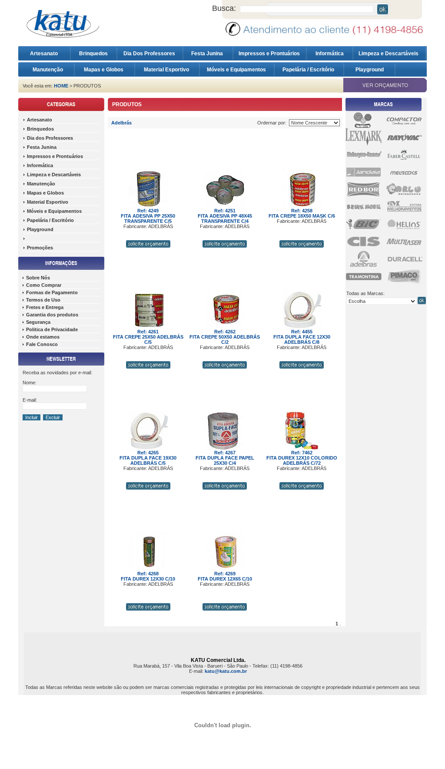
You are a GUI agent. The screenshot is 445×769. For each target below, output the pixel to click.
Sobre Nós (38, 277)
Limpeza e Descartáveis (389, 53)
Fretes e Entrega (44, 307)
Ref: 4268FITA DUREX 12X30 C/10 (148, 576)
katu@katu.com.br (226, 671)
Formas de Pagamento (52, 292)
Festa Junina (207, 53)
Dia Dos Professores (149, 53)
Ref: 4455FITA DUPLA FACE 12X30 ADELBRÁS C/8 (301, 337)
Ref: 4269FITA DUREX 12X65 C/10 (225, 576)
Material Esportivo (167, 70)
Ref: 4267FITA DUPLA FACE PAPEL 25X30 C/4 (225, 458)
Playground (369, 70)
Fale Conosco (42, 344)
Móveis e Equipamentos (237, 70)
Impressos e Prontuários (270, 53)
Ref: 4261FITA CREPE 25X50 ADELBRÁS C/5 (148, 337)
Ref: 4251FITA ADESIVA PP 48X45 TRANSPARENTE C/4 (225, 216)
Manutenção (48, 70)
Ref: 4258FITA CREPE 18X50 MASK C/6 (302, 213)
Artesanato (46, 53)
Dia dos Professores (50, 138)
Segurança (38, 322)
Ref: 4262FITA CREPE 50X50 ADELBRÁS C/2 (224, 337)
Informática (329, 53)
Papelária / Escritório (308, 70)
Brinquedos (93, 53)
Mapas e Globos (104, 70)
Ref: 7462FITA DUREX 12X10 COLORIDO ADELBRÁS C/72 (301, 458)
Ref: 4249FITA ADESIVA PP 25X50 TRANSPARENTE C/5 (148, 216)
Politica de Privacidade (52, 329)
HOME (61, 85)
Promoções (40, 247)
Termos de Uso (43, 299)
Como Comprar (43, 285)
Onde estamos (43, 336)
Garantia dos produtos (52, 314)
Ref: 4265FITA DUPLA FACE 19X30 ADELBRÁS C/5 (148, 458)
